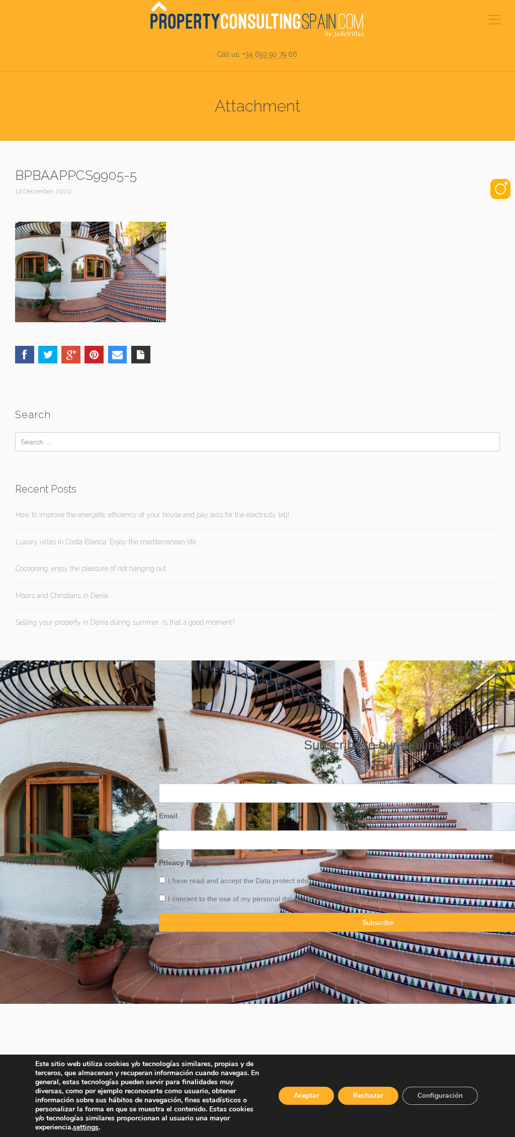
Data (264, 881)
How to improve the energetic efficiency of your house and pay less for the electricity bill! (152, 515)
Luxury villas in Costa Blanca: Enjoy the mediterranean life (106, 542)
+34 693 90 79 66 (269, 54)
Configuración (440, 1095)
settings (86, 1127)
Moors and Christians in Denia (62, 596)
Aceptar (306, 1095)
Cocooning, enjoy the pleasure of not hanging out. (91, 568)
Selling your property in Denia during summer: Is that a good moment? (125, 622)
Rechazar (368, 1095)
